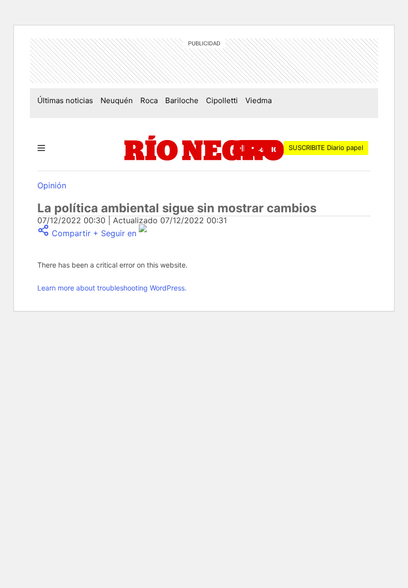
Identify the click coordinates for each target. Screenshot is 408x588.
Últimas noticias (65, 100)
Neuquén (117, 100)
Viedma (258, 100)
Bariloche (182, 100)
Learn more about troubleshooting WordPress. (112, 288)
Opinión (51, 185)
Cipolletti (222, 100)
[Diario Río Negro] (204, 148)
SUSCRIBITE (326, 147)
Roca (149, 100)
